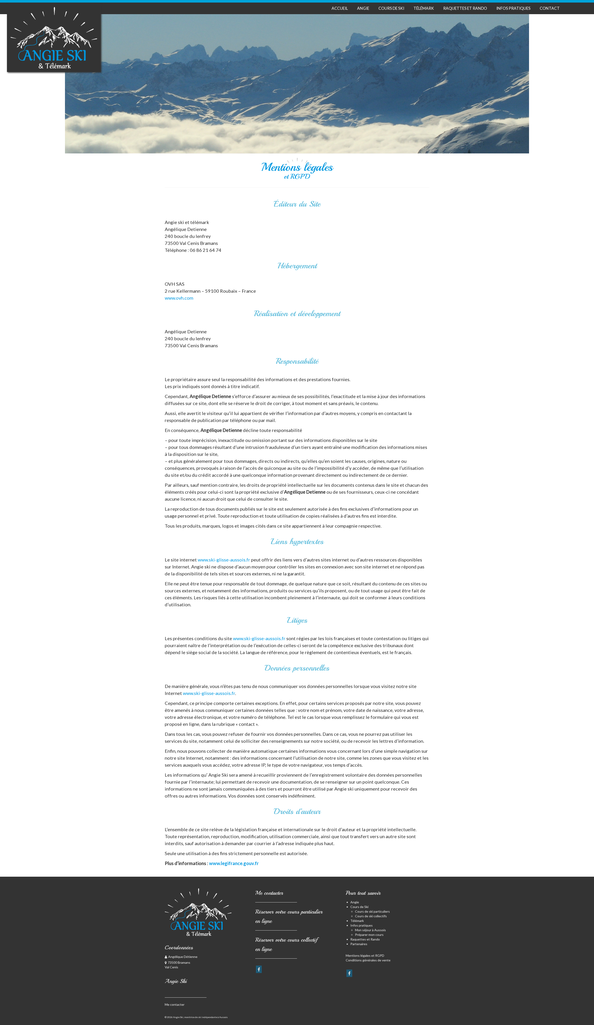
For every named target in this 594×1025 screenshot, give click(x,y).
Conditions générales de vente (368, 960)
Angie (354, 902)
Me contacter (174, 1004)
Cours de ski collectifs (371, 916)
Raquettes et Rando (365, 939)
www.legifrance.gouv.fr (234, 863)
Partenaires (358, 944)
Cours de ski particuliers (372, 911)
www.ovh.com (179, 298)
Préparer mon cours (369, 935)
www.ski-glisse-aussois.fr (224, 559)
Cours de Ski (359, 907)
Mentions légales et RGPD (365, 955)
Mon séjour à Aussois (370, 930)
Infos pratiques (361, 925)
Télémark (357, 921)
